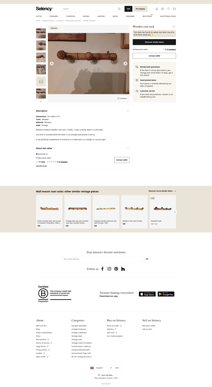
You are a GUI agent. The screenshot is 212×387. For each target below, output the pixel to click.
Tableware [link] (130, 16)
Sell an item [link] (147, 329)
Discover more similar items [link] (161, 191)
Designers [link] (54, 16)
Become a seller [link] (148, 326)
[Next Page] (125, 64)
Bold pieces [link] (147, 15)
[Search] (119, 9)
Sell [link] (128, 9)
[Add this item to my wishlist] (174, 26)
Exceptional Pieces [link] (168, 16)
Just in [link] (39, 16)
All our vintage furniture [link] (82, 356)
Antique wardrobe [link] (79, 326)
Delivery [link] (112, 329)
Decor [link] (115, 16)
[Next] (41, 101)
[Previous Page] (52, 64)
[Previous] (41, 26)
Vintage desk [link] (77, 336)
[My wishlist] (168, 8)
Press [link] (38, 336)
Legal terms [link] (42, 346)
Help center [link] (42, 356)
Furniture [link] (70, 16)
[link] (44, 9)
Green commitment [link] (44, 332)
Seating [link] (86, 16)
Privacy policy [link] (43, 350)
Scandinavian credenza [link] (81, 346)
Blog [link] (38, 329)
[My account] (156, 8)
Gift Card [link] (112, 332)
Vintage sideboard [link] (79, 332)
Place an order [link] (114, 326)
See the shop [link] (41, 166)
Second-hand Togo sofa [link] (81, 353)
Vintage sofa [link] (77, 339)
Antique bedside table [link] (81, 350)
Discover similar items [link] (154, 42)
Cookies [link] (40, 353)
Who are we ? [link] (41, 326)
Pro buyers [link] (140, 9)
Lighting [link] (101, 16)
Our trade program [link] (115, 336)
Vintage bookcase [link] (79, 329)
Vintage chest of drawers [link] (82, 343)
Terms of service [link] (44, 343)
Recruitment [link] (42, 339)
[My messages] (162, 8)
